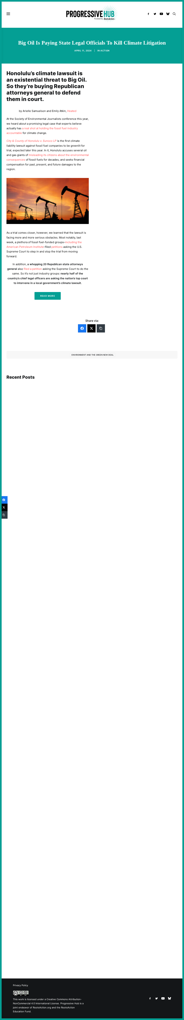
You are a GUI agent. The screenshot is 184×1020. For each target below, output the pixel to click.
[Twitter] (91, 328)
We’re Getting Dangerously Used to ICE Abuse (41, 947)
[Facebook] (82, 328)
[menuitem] (149, 14)
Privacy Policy (20, 985)
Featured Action (24, 502)
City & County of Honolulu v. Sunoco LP (31, 141)
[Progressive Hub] (92, 14)
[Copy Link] (101, 328)
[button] (149, 14)
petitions (57, 247)
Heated (71, 111)
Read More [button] (47, 296)
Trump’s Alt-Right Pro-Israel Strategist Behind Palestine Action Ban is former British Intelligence (72, 507)
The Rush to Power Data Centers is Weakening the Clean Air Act (52, 788)
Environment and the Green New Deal (93, 355)
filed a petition (33, 269)
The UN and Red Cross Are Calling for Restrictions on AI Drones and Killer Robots (63, 648)
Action (105, 50)
